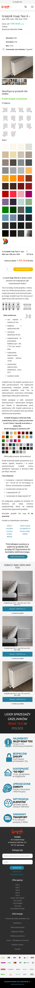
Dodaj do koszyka (23, 269)
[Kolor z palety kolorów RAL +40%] (5, 242)
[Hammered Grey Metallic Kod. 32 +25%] (21, 234)
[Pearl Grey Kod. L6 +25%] (5, 171)
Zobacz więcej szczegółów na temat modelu (25, 528)
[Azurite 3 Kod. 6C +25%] (21, 218)
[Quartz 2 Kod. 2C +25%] (28, 155)
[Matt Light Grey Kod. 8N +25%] (13, 171)
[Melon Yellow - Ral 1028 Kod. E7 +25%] (13, 179)
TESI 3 (17, 887)
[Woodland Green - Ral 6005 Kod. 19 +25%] (13, 210)
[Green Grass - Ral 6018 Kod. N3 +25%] (5, 210)
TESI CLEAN (17, 901)
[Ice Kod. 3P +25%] (21, 202)
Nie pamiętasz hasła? (16, 874)
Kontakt (17, 949)
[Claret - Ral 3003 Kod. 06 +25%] (21, 186)
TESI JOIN (17, 906)
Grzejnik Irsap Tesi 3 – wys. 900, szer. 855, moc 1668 (17, 649)
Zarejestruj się (16, 871)
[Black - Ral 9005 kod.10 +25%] (13, 226)
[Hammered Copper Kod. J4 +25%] (5, 186)
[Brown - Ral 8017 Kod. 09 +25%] (13, 186)
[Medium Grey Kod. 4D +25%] (28, 163)
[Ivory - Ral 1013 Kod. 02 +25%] (13, 155)
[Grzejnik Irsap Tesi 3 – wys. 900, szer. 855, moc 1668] (17, 617)
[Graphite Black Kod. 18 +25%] (28, 226)
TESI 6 (17, 895)
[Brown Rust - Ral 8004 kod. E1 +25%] (28, 179)
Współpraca (17, 923)
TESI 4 (17, 890)
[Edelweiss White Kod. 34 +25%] (13, 147)
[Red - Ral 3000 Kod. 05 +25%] (5, 194)
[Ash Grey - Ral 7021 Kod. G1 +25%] (5, 226)
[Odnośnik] (6, 7)
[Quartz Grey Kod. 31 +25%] (13, 234)
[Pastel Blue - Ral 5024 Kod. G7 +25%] (5, 218)
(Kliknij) (9, 536)
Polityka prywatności (17, 936)
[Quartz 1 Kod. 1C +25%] (5, 155)
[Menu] (32, 6)
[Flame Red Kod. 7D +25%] (28, 186)
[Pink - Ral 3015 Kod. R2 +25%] (21, 194)
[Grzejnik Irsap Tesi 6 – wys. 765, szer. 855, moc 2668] (17, 663)
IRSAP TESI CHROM (17, 898)
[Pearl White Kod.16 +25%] (28, 147)
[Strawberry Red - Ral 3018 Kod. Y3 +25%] (13, 194)
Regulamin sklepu (17, 931)
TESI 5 (17, 893)
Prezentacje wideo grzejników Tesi (18, 918)
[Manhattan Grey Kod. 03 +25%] (21, 171)
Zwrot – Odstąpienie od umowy (18, 940)
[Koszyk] (25, 7)
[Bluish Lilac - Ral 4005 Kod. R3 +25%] (5, 202)
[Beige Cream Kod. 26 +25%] (28, 171)
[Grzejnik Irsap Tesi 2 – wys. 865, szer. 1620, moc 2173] (17, 572)
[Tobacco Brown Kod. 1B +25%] (13, 163)
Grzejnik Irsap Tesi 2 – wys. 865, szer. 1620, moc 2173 (17, 603)
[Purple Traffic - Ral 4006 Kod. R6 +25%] (28, 194)
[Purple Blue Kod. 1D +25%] (13, 202)
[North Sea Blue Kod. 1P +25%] (28, 210)
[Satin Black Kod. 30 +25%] (5, 234)
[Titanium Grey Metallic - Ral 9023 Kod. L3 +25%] (21, 163)
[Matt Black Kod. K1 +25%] (21, 226)
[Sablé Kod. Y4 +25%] (21, 155)
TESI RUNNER (17, 903)
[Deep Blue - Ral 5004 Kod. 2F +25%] (28, 218)
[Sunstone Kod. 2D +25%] (5, 163)
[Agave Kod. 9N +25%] (21, 210)
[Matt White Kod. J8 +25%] (21, 147)
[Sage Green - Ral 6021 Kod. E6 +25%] (28, 202)
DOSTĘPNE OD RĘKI (17, 908)
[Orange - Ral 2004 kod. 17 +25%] (21, 179)
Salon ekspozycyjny (17, 927)
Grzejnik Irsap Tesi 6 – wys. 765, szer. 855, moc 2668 (17, 694)
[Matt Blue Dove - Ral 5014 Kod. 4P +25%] (13, 218)
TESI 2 (17, 885)
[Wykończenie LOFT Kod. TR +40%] (28, 234)
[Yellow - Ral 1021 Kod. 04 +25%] (5, 179)
